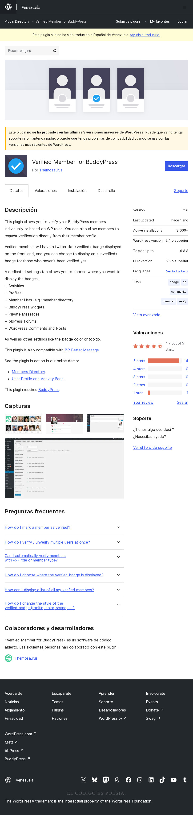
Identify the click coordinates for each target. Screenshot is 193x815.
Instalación (77, 190)
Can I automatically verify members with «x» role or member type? (35, 557)
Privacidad (14, 718)
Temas (57, 701)
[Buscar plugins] (54, 50)
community (178, 291)
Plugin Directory (17, 21)
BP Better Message (82, 350)
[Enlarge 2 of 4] (76, 420)
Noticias (12, 701)
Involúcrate (155, 693)
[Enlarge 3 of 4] (117, 420)
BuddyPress (48, 389)
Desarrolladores (112, 710)
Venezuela (24, 780)
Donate (155, 710)
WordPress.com (21, 734)
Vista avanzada (146, 314)
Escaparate (61, 693)
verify (182, 301)
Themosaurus (50, 170)
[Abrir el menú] (185, 7)
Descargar (176, 166)
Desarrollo (106, 190)
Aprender (106, 693)
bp (184, 282)
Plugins (58, 710)
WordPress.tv (113, 718)
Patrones (60, 718)
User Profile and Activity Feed (38, 378)
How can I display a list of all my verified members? (49, 590)
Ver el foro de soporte (152, 447)
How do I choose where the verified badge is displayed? (54, 575)
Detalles (17, 190)
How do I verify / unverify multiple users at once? (47, 542)
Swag (153, 718)
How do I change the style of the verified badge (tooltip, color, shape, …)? (40, 605)
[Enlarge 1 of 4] (35, 420)
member (169, 301)
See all (182, 402)
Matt (11, 742)
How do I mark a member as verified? (37, 527)
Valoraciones (46, 190)
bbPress (14, 750)
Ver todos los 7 (177, 271)
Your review (143, 402)
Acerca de (13, 693)
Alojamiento (15, 710)
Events (152, 701)
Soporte (181, 190)
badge (174, 282)
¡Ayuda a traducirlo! (145, 35)
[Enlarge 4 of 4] (117, 444)
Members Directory (28, 371)
